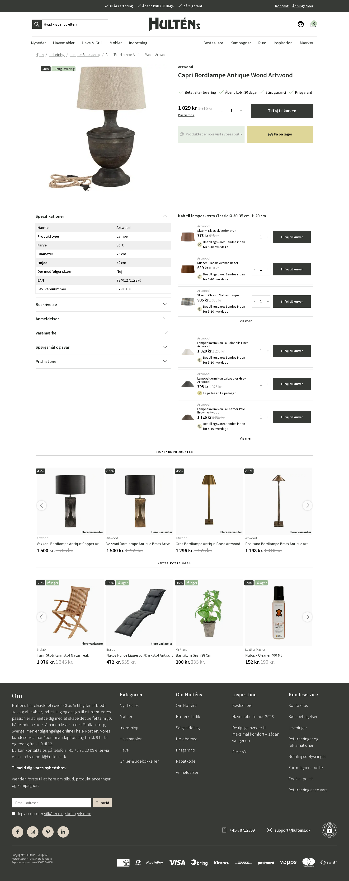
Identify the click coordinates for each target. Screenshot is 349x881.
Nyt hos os (129, 705)
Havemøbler (130, 739)
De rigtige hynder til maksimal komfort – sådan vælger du (255, 734)
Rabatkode (185, 761)
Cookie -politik (301, 778)
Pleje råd (240, 751)
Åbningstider (302, 6)
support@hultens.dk (47, 756)
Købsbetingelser (302, 716)
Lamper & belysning (85, 54)
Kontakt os (298, 705)
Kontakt (282, 6)
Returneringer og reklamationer (303, 742)
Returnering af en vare (308, 790)
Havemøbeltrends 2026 (253, 716)
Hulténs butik (188, 716)
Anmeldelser (187, 772)
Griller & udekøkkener (139, 761)
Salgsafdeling (188, 727)
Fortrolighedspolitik (305, 767)
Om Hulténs (186, 705)
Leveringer (297, 727)
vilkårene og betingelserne (67, 813)
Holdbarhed (187, 739)
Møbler (126, 716)
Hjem (40, 54)
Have (124, 750)
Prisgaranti (185, 750)
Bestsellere (242, 705)
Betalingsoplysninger (307, 756)
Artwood (185, 66)
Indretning (57, 54)
